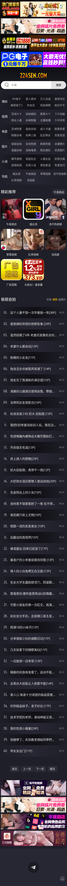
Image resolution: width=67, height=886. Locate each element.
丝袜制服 (31, 120)
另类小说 (31, 165)
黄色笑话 (45, 165)
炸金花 (31, 105)
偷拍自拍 (31, 129)
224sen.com (33, 75)
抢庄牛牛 (60, 105)
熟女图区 (45, 150)
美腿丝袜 (16, 150)
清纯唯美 (31, 150)
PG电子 (16, 99)
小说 (5, 161)
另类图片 (60, 150)
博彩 (5, 101)
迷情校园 (16, 165)
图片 (5, 146)
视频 (5, 116)
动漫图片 (60, 144)
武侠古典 (60, 159)
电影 (5, 131)
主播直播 (45, 120)
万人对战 (45, 99)
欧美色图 (45, 144)
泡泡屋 (31, 180)
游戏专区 (60, 99)
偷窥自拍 (16, 144)
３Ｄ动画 (60, 114)
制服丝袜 (16, 135)
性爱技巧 (60, 165)
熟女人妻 (16, 120)
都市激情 (16, 159)
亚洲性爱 (16, 129)
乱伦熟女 (45, 135)
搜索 (58, 85)
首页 (14, 769)
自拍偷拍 (31, 114)
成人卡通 (45, 129)
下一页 (40, 769)
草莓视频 (45, 174)
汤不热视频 (59, 174)
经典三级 (31, 135)
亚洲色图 (31, 144)
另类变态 (60, 135)
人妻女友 (45, 159)
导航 (5, 176)
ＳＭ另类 (60, 120)
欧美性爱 (60, 129)
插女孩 (16, 174)
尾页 (52, 769)
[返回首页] (62, 878)
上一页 (27, 769)
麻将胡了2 (17, 105)
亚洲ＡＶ (16, 114)
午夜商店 (31, 174)
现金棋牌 (45, 105)
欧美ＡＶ (45, 114)
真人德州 (31, 99)
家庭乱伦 (31, 159)
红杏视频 (16, 180)
